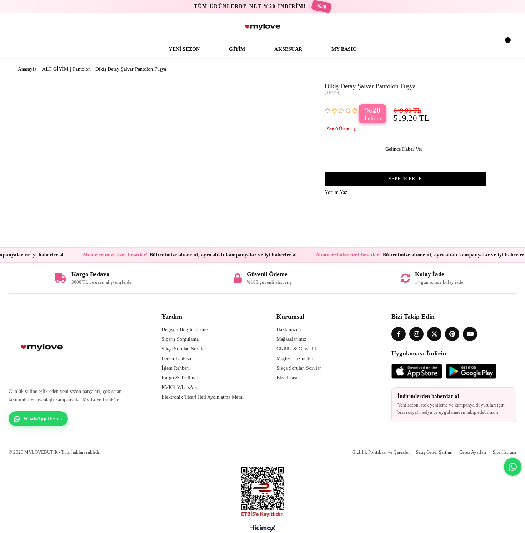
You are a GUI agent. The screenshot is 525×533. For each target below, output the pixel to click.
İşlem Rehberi (175, 368)
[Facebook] (398, 334)
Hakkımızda (288, 329)
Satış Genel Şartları (434, 452)
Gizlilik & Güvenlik (296, 349)
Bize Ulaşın (288, 377)
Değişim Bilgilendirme (184, 329)
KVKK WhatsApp (179, 387)
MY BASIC (343, 49)
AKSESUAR (288, 49)
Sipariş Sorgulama (180, 339)
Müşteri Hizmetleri (295, 358)
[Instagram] (416, 334)
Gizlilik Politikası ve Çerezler (381, 452)
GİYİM (237, 49)
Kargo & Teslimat (179, 377)
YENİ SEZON (184, 49)
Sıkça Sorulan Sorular (183, 349)
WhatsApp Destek (42, 418)
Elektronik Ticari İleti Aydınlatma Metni (202, 397)
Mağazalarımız (291, 339)
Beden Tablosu (176, 358)
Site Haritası (504, 452)
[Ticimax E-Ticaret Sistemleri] (262, 530)
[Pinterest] (452, 334)
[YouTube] (470, 334)
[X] (434, 334)
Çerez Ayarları (472, 452)
